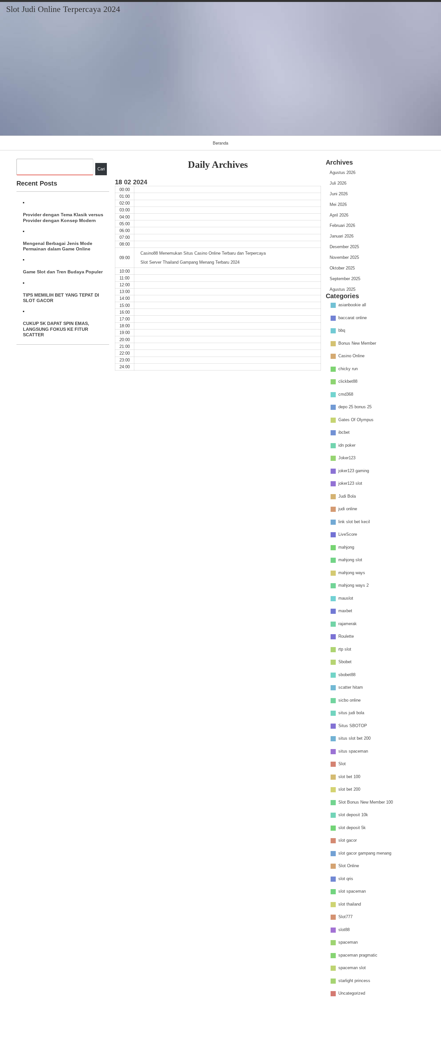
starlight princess (354, 980)
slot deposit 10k (353, 815)
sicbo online (349, 700)
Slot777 (345, 917)
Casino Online (351, 356)
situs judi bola (351, 713)
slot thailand (349, 904)
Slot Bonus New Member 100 (365, 802)
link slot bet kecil (354, 521)
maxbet (345, 611)
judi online (347, 509)
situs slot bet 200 (354, 738)
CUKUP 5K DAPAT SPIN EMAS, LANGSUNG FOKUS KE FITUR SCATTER (56, 329)
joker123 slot (350, 483)
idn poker (346, 445)
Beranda (220, 143)
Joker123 (346, 458)
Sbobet (345, 662)
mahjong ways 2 (353, 585)
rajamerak (347, 623)
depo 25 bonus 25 (355, 407)
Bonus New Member (357, 343)
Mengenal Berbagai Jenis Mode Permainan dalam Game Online (57, 246)
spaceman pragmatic (357, 955)
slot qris (345, 878)
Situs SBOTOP (352, 725)
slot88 (344, 929)
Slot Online (348, 866)
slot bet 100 (349, 776)
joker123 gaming (353, 470)
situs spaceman (353, 751)
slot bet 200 (349, 789)
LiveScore (347, 534)
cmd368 (345, 394)
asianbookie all (352, 305)
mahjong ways (351, 572)
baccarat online (352, 317)
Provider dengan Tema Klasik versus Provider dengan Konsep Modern (63, 217)
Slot (342, 764)
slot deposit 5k (352, 827)
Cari (101, 169)
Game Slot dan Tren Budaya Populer (63, 271)
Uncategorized (351, 993)
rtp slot (344, 649)
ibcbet (344, 432)
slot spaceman (352, 891)
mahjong (346, 547)
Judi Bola (347, 496)
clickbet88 (347, 381)
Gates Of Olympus (356, 419)
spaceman (348, 942)
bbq (341, 330)
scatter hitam (350, 687)
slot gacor (347, 840)
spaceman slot (352, 968)
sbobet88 (346, 674)
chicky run (348, 368)
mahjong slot (350, 560)
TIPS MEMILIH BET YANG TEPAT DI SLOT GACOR (61, 297)
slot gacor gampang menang (364, 853)
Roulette (346, 636)
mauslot (345, 598)
